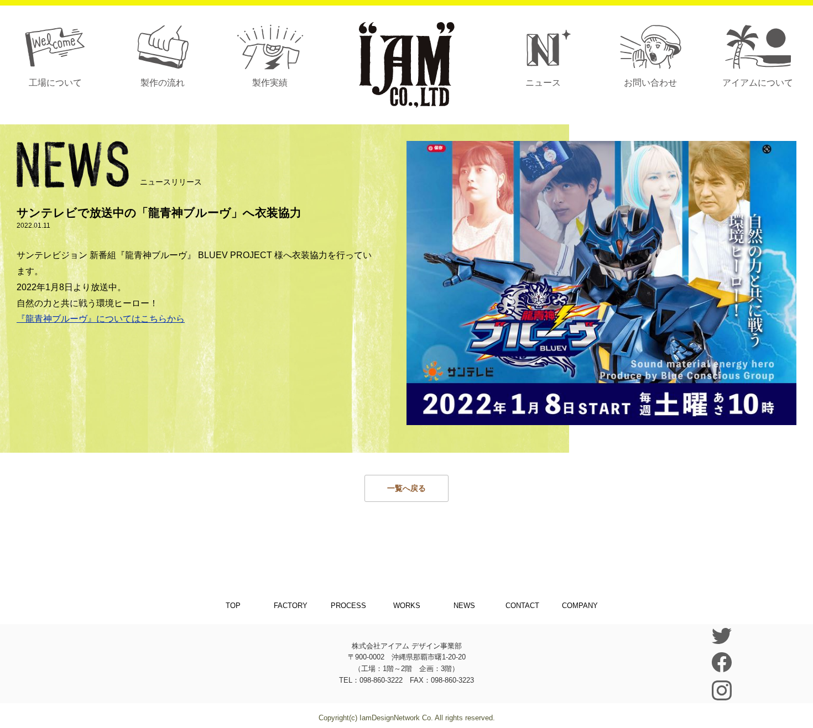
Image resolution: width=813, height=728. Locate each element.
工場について (55, 82)
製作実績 (270, 82)
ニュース (543, 82)
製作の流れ (162, 82)
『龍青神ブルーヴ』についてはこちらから (101, 318)
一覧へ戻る (406, 488)
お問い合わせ (650, 82)
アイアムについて (757, 82)
